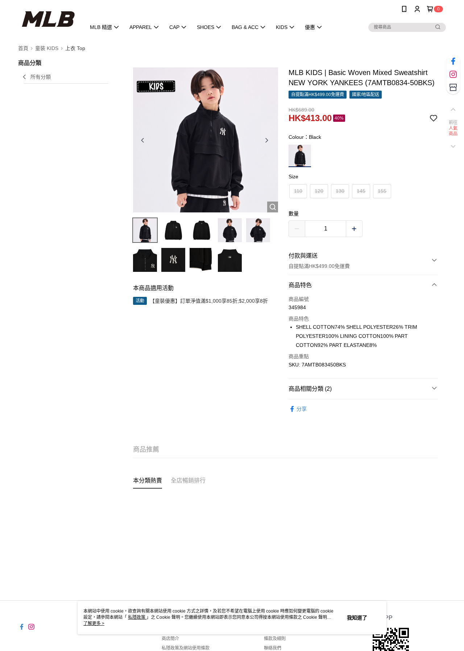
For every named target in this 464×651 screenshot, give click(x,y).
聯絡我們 (272, 648)
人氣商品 (453, 131)
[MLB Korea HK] (47, 19)
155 (382, 191)
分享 (302, 409)
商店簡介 (170, 638)
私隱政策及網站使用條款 (186, 648)
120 (319, 191)
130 (340, 191)
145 (361, 191)
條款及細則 (275, 638)
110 (298, 191)
